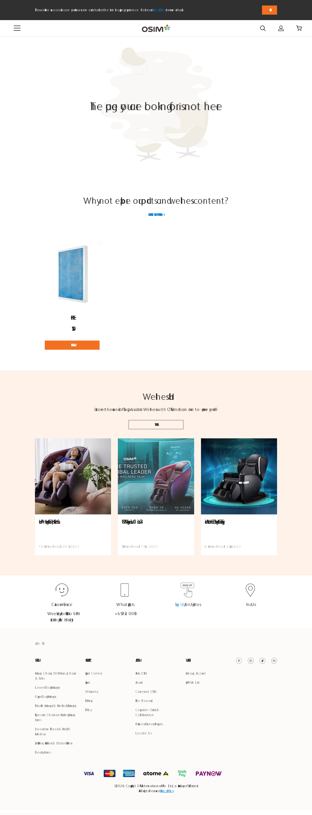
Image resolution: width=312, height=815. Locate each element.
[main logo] (156, 28)
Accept (269, 10)
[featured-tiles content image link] (73, 476)
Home (35, 643)
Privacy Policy (158, 10)
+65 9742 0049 (125, 613)
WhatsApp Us (124, 604)
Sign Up (179, 604)
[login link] (281, 28)
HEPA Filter (72, 318)
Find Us (250, 604)
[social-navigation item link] (239, 661)
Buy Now (72, 345)
